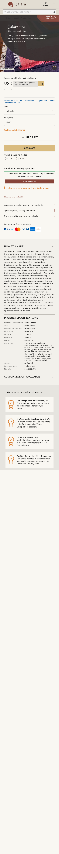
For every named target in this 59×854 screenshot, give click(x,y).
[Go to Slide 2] (29, 69)
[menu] (29, 12)
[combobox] (27, 11)
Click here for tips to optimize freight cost (28, 188)
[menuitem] (29, 12)
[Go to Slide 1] (27, 69)
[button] (29, 246)
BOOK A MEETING (29, 181)
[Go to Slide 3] (31, 69)
